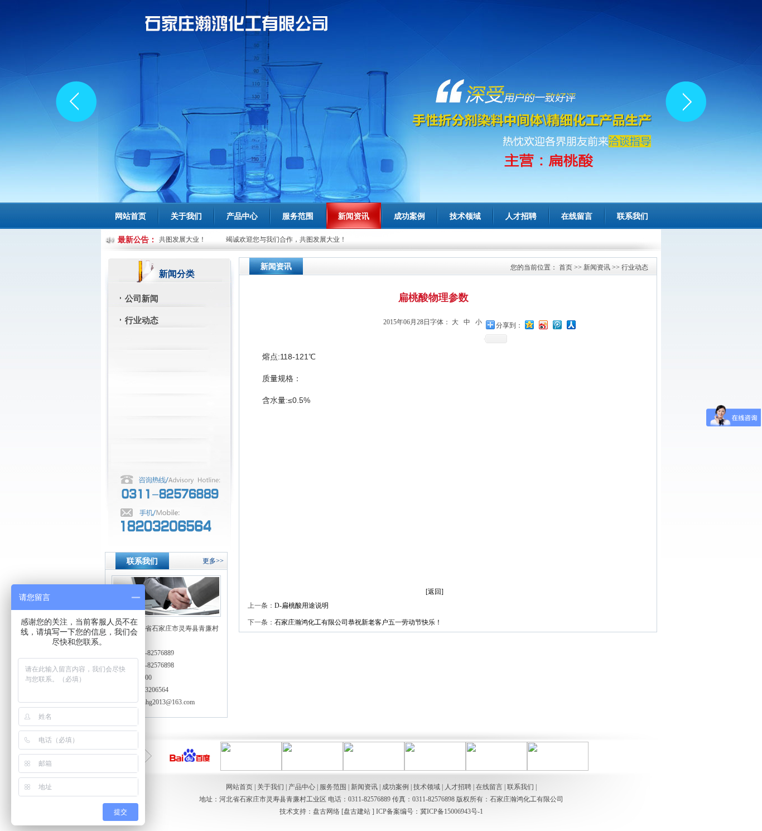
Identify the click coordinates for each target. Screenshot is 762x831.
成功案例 (409, 216)
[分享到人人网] (571, 325)
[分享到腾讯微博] (558, 325)
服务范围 (298, 216)
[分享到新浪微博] (544, 325)
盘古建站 (358, 811)
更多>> (213, 561)
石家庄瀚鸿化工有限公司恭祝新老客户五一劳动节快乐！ (358, 622)
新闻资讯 (596, 267)
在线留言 (576, 216)
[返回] (434, 591)
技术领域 (465, 216)
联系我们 (632, 216)
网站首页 (130, 216)
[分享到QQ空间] (530, 325)
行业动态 (141, 320)
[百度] (189, 768)
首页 (565, 267)
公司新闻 (141, 298)
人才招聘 (521, 216)
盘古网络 (326, 811)
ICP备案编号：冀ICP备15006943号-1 (429, 811)
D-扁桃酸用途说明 (301, 605)
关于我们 (270, 787)
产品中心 (301, 787)
